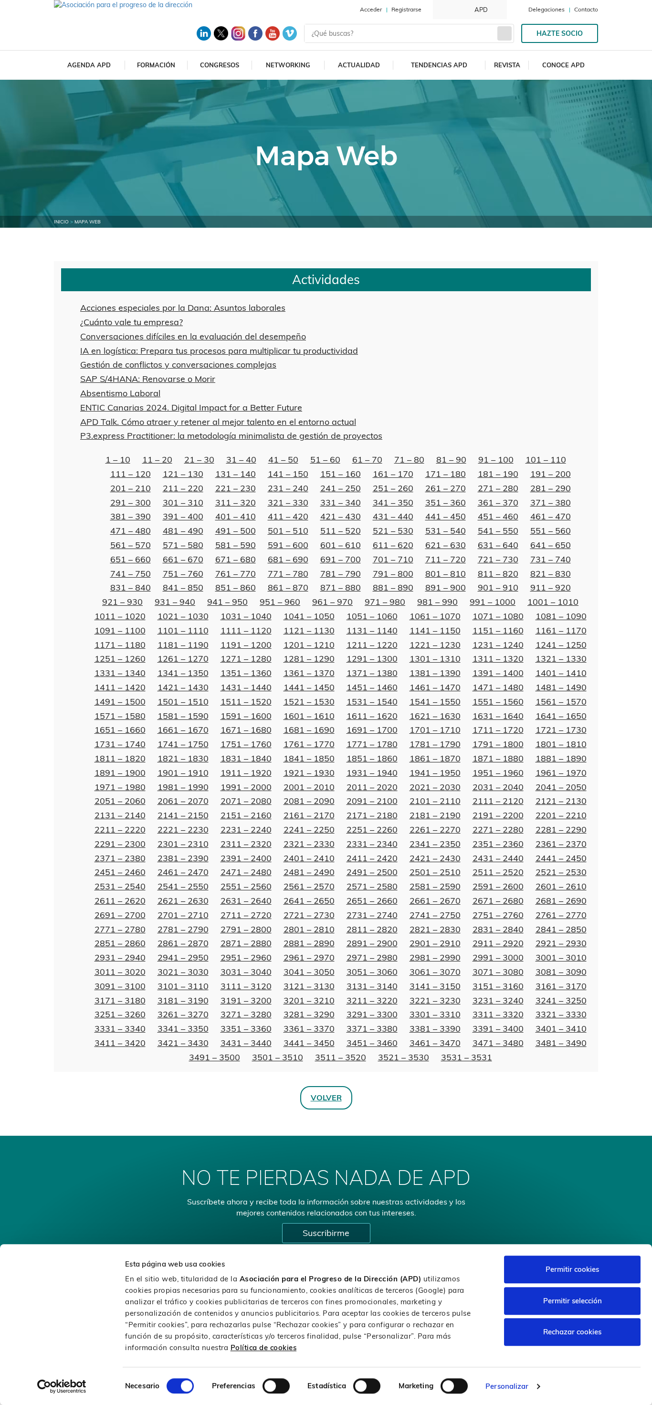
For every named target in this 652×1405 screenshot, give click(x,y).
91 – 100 (496, 459)
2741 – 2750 (435, 914)
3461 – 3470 (435, 1042)
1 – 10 (117, 459)
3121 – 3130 (309, 986)
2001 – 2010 (309, 787)
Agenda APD (89, 65)
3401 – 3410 (561, 1028)
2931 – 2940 (120, 957)
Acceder (371, 9)
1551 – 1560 (498, 701)
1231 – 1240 (498, 644)
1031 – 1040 (246, 616)
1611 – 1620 (372, 715)
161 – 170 (393, 473)
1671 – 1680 (246, 729)
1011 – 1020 (120, 616)
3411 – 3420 (120, 1042)
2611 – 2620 (120, 900)
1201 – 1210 (309, 644)
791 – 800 (393, 573)
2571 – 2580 (372, 886)
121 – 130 (183, 473)
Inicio (61, 222)
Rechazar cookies (572, 1331)
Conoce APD (563, 65)
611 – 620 (393, 544)
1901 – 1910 (183, 772)
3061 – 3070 (435, 971)
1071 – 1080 (498, 616)
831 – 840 (130, 587)
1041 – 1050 (309, 616)
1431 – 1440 (246, 687)
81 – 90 (451, 459)
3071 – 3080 (498, 971)
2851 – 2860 (120, 943)
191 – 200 (550, 473)
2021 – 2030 (435, 787)
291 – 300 (130, 502)
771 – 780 (288, 573)
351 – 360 (445, 502)
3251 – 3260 (120, 1014)
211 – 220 (183, 488)
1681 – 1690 (309, 729)
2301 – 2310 (183, 843)
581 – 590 (235, 544)
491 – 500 (235, 530)
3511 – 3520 (340, 1057)
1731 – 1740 (120, 744)
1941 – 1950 (435, 772)
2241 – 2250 (309, 829)
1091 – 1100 (120, 630)
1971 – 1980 (120, 787)
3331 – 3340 (120, 1028)
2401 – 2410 (309, 858)
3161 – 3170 (561, 986)
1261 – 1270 (183, 658)
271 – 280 (498, 488)
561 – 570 (130, 544)
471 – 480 (130, 530)
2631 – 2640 (246, 900)
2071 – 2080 (246, 800)
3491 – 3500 (214, 1057)
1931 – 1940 (372, 772)
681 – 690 (288, 559)
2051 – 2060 (120, 800)
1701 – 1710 (435, 729)
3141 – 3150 (435, 986)
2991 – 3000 (498, 957)
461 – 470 (550, 516)
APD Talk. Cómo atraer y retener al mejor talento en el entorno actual (218, 421)
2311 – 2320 (246, 843)
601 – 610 (340, 544)
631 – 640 (498, 544)
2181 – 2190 (435, 815)
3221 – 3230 (435, 1000)
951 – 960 (280, 601)
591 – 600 (288, 544)
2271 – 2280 (498, 829)
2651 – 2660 (372, 900)
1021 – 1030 (183, 616)
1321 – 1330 (561, 658)
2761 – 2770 (561, 914)
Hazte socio (559, 33)
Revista (507, 65)
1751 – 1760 (246, 744)
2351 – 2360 (498, 843)
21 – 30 (199, 459)
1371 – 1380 (372, 672)
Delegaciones (546, 9)
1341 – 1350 (183, 672)
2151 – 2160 (246, 815)
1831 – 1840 (246, 758)
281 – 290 (550, 488)
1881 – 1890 (561, 758)
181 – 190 (498, 473)
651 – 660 (130, 559)
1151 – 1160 (498, 630)
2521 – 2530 (561, 871)
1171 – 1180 (120, 644)
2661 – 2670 (435, 900)
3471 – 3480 (498, 1042)
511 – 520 (340, 530)
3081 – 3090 (561, 971)
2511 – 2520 (498, 871)
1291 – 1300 (372, 658)
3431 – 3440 (246, 1042)
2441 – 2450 (561, 858)
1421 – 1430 (183, 687)
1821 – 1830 (183, 758)
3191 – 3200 (246, 1000)
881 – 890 (393, 587)
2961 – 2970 (309, 957)
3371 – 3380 (372, 1028)
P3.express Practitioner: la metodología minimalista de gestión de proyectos (231, 435)
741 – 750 (130, 573)
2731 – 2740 (372, 914)
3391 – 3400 (498, 1028)
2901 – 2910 (435, 943)
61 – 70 (367, 459)
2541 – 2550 (183, 886)
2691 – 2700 (120, 914)
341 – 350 (393, 502)
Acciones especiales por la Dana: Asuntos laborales (182, 307)
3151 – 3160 (498, 986)
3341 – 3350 (183, 1028)
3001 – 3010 (561, 957)
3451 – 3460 (372, 1042)
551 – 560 (550, 530)
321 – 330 (288, 502)
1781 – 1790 (435, 744)
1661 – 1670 (183, 729)
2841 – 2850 (561, 929)
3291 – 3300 (372, 1014)
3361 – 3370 (309, 1028)
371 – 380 (550, 502)
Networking (288, 65)
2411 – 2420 (372, 858)
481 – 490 (183, 530)
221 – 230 (235, 488)
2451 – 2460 (120, 871)
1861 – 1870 (435, 758)
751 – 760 (183, 573)
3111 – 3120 (246, 986)
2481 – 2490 (309, 871)
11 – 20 (157, 459)
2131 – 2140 (120, 815)
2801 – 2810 (309, 929)
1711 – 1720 (498, 729)
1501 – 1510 (183, 701)
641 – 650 (550, 544)
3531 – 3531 (466, 1057)
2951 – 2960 (246, 957)
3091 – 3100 (120, 986)
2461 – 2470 (183, 871)
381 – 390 (130, 516)
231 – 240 (288, 488)
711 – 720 (445, 559)
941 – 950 (227, 601)
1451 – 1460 (372, 687)
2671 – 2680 (498, 900)
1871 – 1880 (498, 758)
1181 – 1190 (183, 644)
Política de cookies (264, 1347)
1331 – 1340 (120, 672)
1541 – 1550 (435, 701)
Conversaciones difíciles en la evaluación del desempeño (193, 336)
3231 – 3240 (498, 1000)
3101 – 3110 (183, 986)
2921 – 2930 (561, 943)
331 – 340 (340, 502)
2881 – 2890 (309, 943)
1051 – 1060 (372, 616)
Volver (326, 1097)
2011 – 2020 (372, 787)
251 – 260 (393, 488)
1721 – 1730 (561, 729)
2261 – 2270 (435, 829)
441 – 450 (445, 516)
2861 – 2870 (183, 943)
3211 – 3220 (372, 1000)
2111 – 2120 (498, 800)
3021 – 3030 (183, 971)
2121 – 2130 (561, 800)
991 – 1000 (492, 601)
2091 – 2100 (372, 800)
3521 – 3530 (403, 1057)
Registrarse (406, 9)
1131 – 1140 (372, 630)
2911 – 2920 (498, 943)
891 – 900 (445, 587)
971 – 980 (385, 601)
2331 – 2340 (372, 843)
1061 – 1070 (435, 616)
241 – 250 (340, 488)
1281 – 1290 (309, 658)
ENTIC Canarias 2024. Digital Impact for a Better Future (191, 407)
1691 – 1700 (372, 729)
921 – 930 (122, 601)
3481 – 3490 (561, 1042)
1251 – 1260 (120, 658)
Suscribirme (326, 1232)
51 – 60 (325, 459)
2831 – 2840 (498, 929)
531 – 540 (445, 530)
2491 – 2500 (372, 871)
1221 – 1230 (435, 644)
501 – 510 (288, 530)
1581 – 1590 (183, 715)
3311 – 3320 (498, 1014)
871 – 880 (340, 587)
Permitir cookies (572, 1269)
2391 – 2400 (246, 858)
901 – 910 (498, 587)
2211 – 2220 (120, 829)
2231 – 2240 (246, 829)
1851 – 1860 (372, 758)
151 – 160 (340, 473)
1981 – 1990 (183, 787)
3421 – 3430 (183, 1042)
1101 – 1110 (183, 630)
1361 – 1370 (309, 672)
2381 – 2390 (183, 858)
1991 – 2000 (246, 787)
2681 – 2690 (561, 900)
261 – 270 (445, 488)
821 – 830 (550, 573)
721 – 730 (498, 559)
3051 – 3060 (372, 971)
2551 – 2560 (246, 886)
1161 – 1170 (561, 630)
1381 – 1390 (435, 672)
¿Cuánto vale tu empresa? (131, 322)
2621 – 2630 (183, 900)
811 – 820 (498, 573)
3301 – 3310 (435, 1014)
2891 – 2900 (372, 943)
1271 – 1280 (246, 658)
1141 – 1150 (435, 630)
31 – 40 (241, 459)
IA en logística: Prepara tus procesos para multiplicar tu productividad (219, 350)
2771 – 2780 (120, 929)
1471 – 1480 (498, 687)
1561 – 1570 (561, 701)
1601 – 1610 (309, 715)
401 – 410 (235, 516)
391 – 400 (183, 516)
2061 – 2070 (183, 800)
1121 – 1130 (309, 630)
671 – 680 (235, 559)
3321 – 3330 (561, 1014)
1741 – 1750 (183, 744)
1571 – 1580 (120, 715)
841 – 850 (183, 587)
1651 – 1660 (120, 729)
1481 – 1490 (561, 687)
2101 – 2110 (435, 800)
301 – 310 (183, 502)
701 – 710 (393, 559)
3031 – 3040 (246, 971)
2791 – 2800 (246, 929)
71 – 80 (409, 459)
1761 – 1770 (309, 744)
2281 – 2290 (561, 829)
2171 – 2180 (372, 815)
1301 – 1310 (435, 658)
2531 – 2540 (120, 886)
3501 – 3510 (277, 1057)
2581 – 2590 (435, 886)
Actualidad (359, 65)
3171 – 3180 (120, 1000)
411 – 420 (288, 516)
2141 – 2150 (183, 815)
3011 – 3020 (120, 971)
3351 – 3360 (246, 1028)
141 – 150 (288, 473)
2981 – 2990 (435, 957)
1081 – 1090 (561, 616)
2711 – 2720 (246, 914)
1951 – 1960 (498, 772)
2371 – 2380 (120, 858)
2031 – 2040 (498, 787)
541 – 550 (498, 530)
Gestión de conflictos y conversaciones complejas (178, 364)
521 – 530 (393, 530)
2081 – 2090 (309, 800)
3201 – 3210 (309, 1000)
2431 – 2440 (498, 858)
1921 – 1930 (309, 772)
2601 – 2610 (561, 886)
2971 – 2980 (372, 957)
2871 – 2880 (246, 943)
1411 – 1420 (120, 687)
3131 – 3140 (372, 986)
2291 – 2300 (120, 843)
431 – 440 (393, 516)
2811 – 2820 (372, 929)
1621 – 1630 (435, 715)
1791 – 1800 (498, 744)
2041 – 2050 (561, 787)
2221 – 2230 (183, 829)
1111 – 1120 (246, 630)
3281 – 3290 (309, 1014)
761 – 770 (235, 573)
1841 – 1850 (309, 758)
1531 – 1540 (372, 701)
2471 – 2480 (246, 871)
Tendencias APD (439, 65)
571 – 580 (183, 544)
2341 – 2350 (435, 843)
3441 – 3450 (309, 1042)
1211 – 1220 (372, 644)
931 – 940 (175, 601)
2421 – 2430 (435, 858)
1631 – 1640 (498, 715)
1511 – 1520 (246, 701)
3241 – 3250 (561, 1000)
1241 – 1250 (561, 644)
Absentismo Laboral (120, 393)
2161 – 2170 (309, 815)
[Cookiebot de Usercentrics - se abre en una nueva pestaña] (62, 1386)
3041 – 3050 (309, 971)
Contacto (586, 9)
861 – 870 (288, 587)
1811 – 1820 (120, 758)
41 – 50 (283, 459)
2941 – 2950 (183, 957)
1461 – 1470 (435, 687)
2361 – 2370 (561, 843)
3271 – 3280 (246, 1014)
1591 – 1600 (246, 715)
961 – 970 (332, 601)
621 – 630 (445, 544)
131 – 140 (235, 473)
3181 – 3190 (183, 1000)
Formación (156, 65)
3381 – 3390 (435, 1028)
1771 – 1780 (372, 744)
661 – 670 (183, 559)
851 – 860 (235, 587)
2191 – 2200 (498, 815)
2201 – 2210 (561, 815)
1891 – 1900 (120, 772)
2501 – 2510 (435, 871)
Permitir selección (572, 1300)
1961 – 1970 (561, 772)
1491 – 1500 (120, 701)
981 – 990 (437, 601)
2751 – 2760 (498, 914)
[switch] (276, 1386)
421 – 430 (340, 516)
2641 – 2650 (309, 900)
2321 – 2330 (309, 843)
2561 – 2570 (309, 886)
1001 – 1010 (552, 601)
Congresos (219, 65)
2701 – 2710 (183, 914)
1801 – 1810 (561, 744)
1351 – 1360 (246, 672)
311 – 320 (235, 502)
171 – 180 (445, 473)
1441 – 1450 (309, 687)
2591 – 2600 (498, 886)
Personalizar (506, 1386)
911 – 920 (550, 587)
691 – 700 (340, 559)
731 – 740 (550, 559)
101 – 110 (546, 459)
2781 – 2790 (183, 929)
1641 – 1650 (561, 715)
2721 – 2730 (309, 914)
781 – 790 (340, 573)
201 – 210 (130, 488)
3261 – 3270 (183, 1014)
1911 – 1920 (246, 772)
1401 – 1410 (561, 672)
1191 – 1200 (246, 644)
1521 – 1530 (309, 701)
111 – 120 (130, 473)
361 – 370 (498, 502)
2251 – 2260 (372, 829)
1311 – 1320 (498, 658)
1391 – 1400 (498, 672)
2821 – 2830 (435, 929)
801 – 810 (445, 573)
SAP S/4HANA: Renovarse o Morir (147, 378)
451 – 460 (498, 516)
